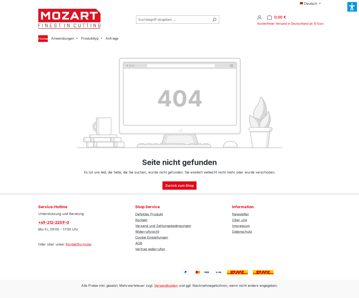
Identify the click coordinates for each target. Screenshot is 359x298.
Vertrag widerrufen (150, 249)
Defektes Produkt (149, 214)
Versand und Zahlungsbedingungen (163, 226)
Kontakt (141, 220)
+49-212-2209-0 (53, 222)
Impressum (241, 226)
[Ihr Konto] (259, 17)
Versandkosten (166, 285)
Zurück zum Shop (179, 185)
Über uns (239, 220)
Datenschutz (242, 232)
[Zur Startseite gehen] (69, 19)
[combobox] (173, 19)
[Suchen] (214, 19)
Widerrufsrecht (147, 232)
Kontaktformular (78, 244)
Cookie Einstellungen (151, 237)
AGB (138, 243)
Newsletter (240, 214)
